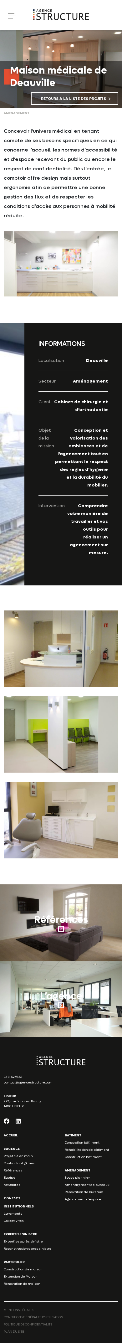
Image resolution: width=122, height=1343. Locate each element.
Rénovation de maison (22, 1284)
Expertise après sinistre (23, 1241)
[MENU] (8, 15)
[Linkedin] (18, 1121)
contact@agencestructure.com (28, 1082)
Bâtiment (73, 1135)
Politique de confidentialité (28, 1324)
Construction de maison (23, 1269)
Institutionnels (19, 1206)
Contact (12, 1198)
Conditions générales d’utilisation (33, 1317)
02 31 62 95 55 (13, 1077)
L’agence (12, 1149)
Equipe (9, 1178)
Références (13, 1170)
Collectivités (14, 1221)
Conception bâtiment (82, 1142)
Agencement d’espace (83, 1199)
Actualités (12, 1185)
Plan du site (14, 1332)
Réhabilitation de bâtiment (87, 1150)
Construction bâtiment (83, 1157)
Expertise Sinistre (20, 1234)
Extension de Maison (21, 1276)
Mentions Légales (19, 1310)
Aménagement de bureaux (87, 1185)
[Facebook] (6, 1121)
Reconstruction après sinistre (27, 1249)
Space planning (77, 1178)
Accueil (11, 1135)
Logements (13, 1214)
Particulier (14, 1262)
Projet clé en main (18, 1156)
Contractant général (20, 1163)
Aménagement (77, 1170)
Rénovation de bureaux (84, 1192)
